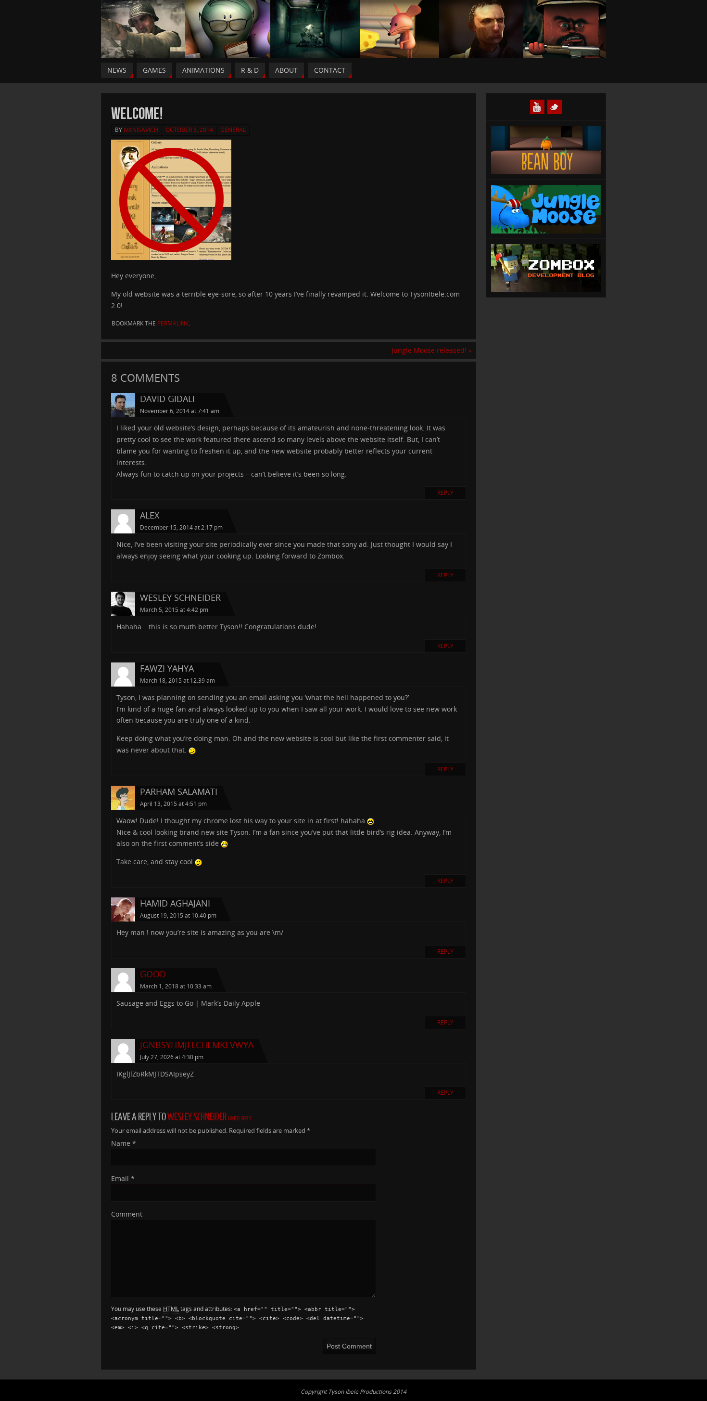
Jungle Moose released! (431, 350)
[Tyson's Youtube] (537, 107)
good (153, 974)
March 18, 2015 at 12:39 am (177, 680)
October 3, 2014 (189, 130)
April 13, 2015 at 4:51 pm (173, 804)
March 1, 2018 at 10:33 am (176, 986)
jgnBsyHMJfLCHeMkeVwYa (196, 1045)
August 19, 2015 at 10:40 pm (178, 915)
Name (123, 1143)
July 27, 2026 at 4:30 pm (171, 1057)
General (233, 130)
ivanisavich (141, 130)
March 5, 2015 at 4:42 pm (174, 610)
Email (123, 1178)
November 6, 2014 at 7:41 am (179, 411)
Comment (126, 1214)
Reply (445, 493)
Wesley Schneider (197, 1117)
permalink (173, 323)
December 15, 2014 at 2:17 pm (181, 527)
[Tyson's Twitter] (554, 107)
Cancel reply (239, 1119)
